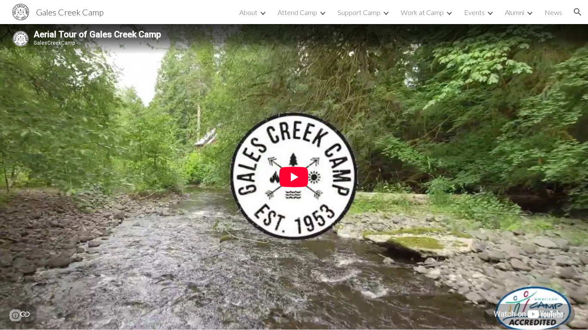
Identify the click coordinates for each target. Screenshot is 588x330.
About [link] (248, 12)
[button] (577, 12)
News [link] (553, 12)
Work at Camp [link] (422, 12)
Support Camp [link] (359, 12)
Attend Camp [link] (297, 12)
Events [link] (474, 12)
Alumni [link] (514, 12)
